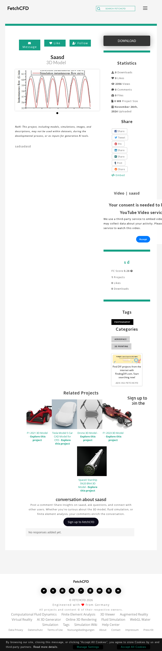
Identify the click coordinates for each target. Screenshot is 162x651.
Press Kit (148, 630)
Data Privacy (15, 630)
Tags (66, 624)
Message (30, 47)
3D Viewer (107, 614)
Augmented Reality (134, 614)
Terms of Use (55, 630)
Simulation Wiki (85, 624)
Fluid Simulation (113, 619)
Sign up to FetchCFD (81, 522)
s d (127, 262)
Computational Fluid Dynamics (34, 614)
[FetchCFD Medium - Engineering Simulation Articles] (53, 591)
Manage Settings (88, 646)
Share (120, 131)
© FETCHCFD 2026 (81, 600)
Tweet (121, 137)
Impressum (132, 630)
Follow (82, 43)
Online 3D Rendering (81, 619)
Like (56, 43)
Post (119, 163)
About (102, 630)
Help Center (111, 624)
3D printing (121, 346)
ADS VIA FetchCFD (127, 383)
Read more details (45, 646)
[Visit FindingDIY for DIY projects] (127, 359)
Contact (116, 630)
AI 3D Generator (49, 619)
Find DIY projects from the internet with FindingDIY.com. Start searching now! (127, 372)
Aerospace (121, 339)
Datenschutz (35, 630)
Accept (143, 239)
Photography (122, 322)
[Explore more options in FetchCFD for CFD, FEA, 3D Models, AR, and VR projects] (144, 8)
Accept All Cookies (133, 646)
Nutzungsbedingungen (80, 630)
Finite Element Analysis (78, 614)
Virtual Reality (22, 619)
